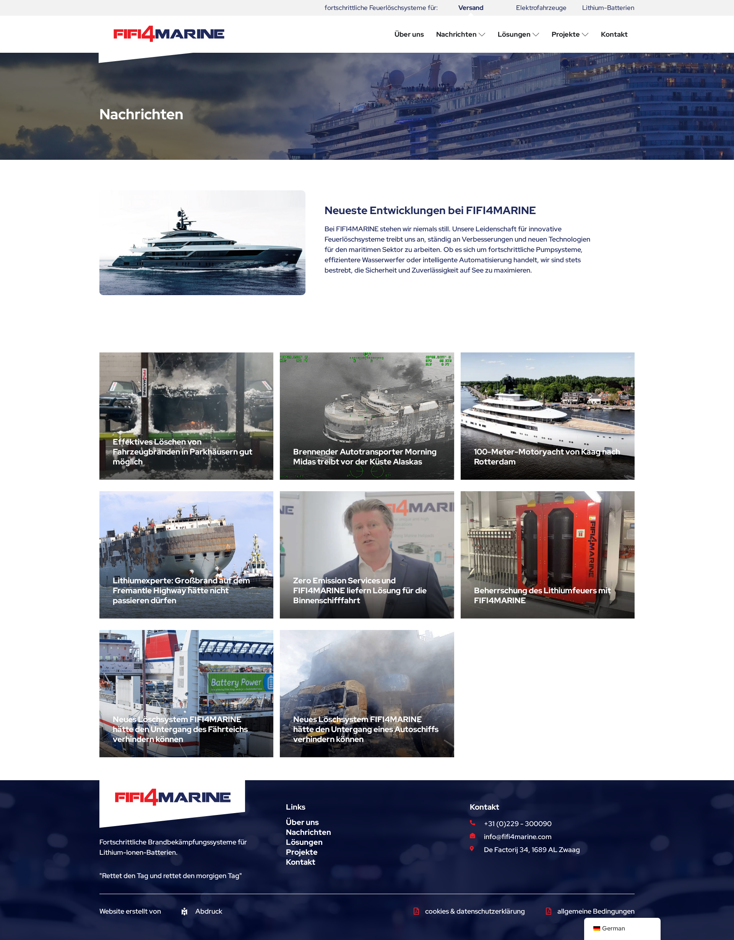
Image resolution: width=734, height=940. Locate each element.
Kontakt (300, 862)
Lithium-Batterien (608, 7)
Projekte (302, 852)
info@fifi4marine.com (518, 836)
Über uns (302, 822)
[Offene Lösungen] (536, 34)
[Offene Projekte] (585, 34)
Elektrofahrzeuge (541, 7)
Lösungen (304, 842)
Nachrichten (308, 832)
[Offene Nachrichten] (482, 34)
